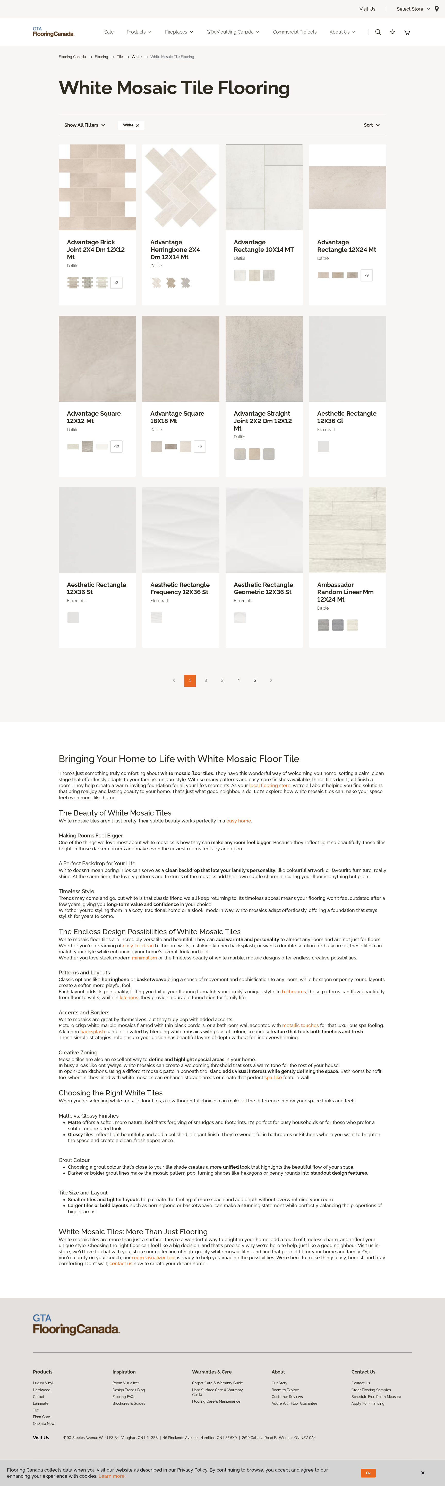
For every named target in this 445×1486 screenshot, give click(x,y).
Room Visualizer (126, 1383)
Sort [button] (368, 125)
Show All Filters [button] (81, 125)
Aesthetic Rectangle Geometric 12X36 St (263, 588)
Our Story (279, 1383)
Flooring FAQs (124, 1397)
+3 (116, 283)
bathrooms (294, 991)
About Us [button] (340, 32)
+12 (116, 447)
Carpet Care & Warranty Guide (217, 1383)
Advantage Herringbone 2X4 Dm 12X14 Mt (175, 250)
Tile (120, 57)
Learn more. (112, 1476)
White (136, 57)
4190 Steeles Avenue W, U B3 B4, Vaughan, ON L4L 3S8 (110, 1438)
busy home (238, 820)
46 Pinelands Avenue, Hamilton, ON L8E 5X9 (200, 1438)
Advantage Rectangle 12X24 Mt (346, 246)
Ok (368, 1473)
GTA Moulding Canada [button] (230, 32)
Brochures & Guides (129, 1403)
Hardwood (41, 1390)
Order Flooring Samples (371, 1390)
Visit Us (367, 9)
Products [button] (136, 32)
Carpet (38, 1397)
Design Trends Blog (129, 1390)
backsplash (92, 1031)
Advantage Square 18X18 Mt (177, 417)
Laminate (40, 1403)
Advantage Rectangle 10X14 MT (264, 246)
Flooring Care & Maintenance (216, 1401)
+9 (367, 275)
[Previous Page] (174, 681)
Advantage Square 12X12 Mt (94, 417)
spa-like (273, 1077)
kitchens (129, 997)
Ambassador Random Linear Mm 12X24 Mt (345, 592)
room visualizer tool (154, 1257)
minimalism (144, 957)
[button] (414, 9)
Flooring (101, 57)
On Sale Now (44, 1424)
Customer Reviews (287, 1397)
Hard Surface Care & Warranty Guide (217, 1392)
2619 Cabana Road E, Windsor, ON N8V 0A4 (279, 1438)
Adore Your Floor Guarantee (294, 1403)
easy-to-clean (138, 945)
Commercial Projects (295, 32)
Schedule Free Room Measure (376, 1397)
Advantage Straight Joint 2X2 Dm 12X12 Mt (263, 421)
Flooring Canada (72, 57)
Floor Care (41, 1417)
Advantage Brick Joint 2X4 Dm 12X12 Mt (96, 250)
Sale (109, 32)
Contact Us (361, 1383)
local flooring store (269, 785)
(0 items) (407, 32)
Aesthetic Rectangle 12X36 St (96, 588)
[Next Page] (271, 681)
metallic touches (300, 1025)
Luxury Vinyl (43, 1383)
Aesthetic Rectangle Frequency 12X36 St (179, 588)
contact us (120, 1263)
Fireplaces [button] (176, 32)
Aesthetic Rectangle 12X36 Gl (346, 417)
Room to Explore (285, 1390)
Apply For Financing (368, 1403)
